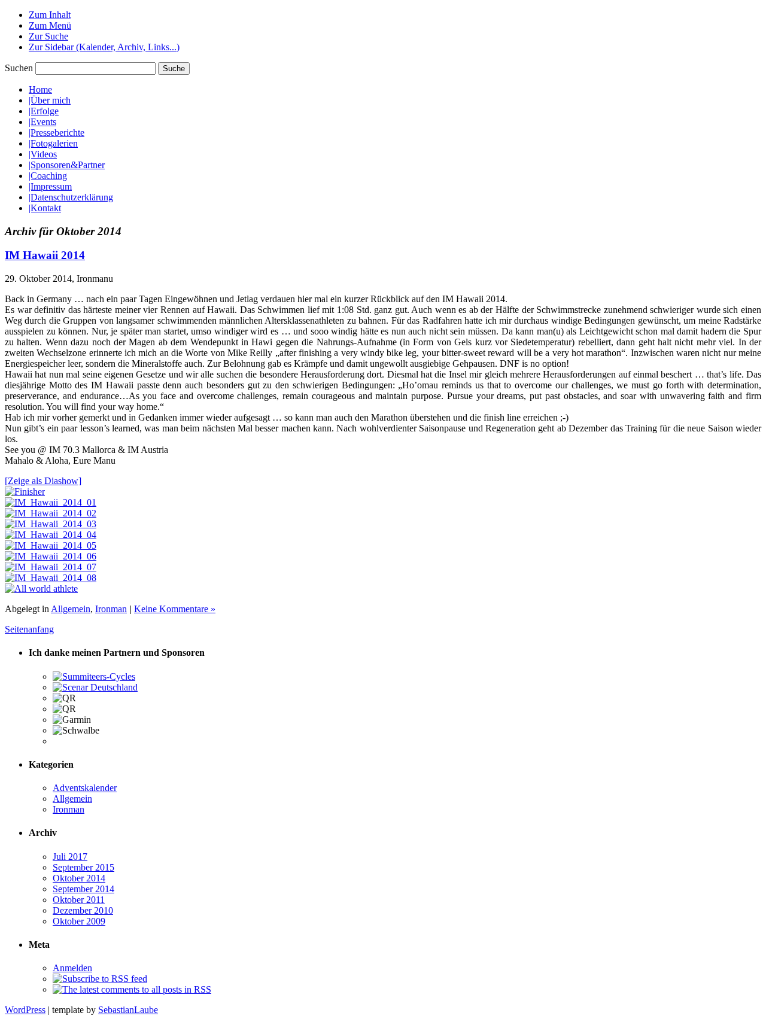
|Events (42, 122)
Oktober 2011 (79, 900)
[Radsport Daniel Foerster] (94, 676)
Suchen (19, 68)
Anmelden (72, 968)
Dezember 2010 (83, 910)
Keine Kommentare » (174, 609)
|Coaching (48, 176)
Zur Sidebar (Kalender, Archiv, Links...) (104, 47)
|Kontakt (45, 208)
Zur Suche (48, 36)
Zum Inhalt (50, 15)
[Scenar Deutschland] (95, 687)
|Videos (43, 154)
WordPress (25, 1010)
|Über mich (50, 100)
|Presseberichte (56, 132)
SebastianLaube (128, 1010)
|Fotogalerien (53, 143)
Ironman (111, 609)
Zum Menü (50, 25)
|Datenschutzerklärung (71, 197)
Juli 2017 (70, 856)
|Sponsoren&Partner (67, 165)
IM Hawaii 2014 (45, 255)
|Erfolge (44, 111)
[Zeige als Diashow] (43, 481)
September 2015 (83, 867)
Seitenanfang (29, 629)
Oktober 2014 (79, 878)
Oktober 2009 (79, 921)
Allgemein (70, 609)
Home (40, 89)
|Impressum (50, 186)
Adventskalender (85, 788)
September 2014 (83, 889)
